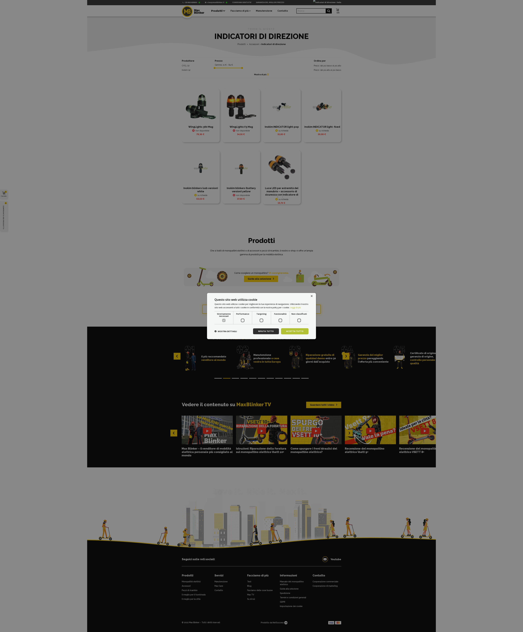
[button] (226, 331)
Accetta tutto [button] (294, 331)
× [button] (312, 296)
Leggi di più (295, 307)
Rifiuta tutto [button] (266, 331)
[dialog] (261, 316)
